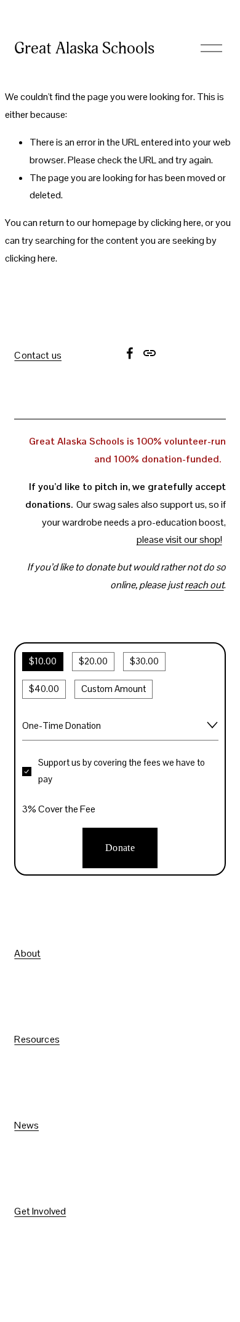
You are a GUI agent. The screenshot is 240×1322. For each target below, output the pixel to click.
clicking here (176, 222)
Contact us (38, 355)
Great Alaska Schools (84, 48)
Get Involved (40, 1211)
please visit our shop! (179, 539)
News (26, 1125)
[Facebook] (130, 353)
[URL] (149, 353)
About (27, 953)
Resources (36, 1039)
